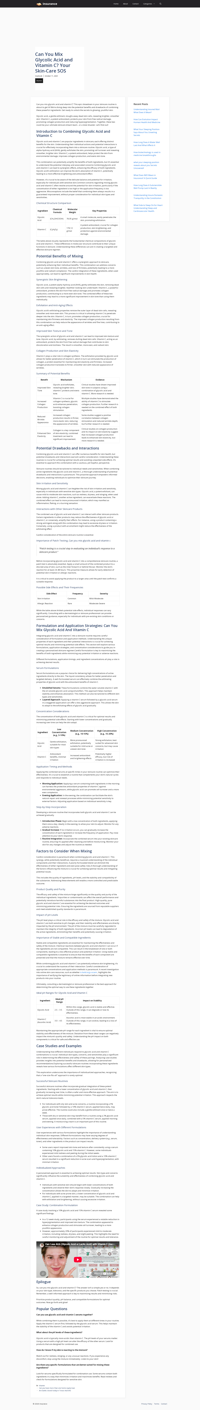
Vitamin (39, 81)
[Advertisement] (100, 25)
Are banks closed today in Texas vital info (55, 1390)
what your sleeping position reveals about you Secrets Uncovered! (146, 165)
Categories (147, 4)
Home (116, 4)
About (125, 4)
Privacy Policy (146, 1404)
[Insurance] (39, 4)
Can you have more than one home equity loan (57, 1388)
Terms (156, 1404)
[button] (160, 4)
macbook (38, 76)
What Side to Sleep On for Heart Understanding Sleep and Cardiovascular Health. (148, 208)
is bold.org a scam (88, 972)
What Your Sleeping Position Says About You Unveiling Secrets (146, 132)
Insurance (50, 4)
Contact (136, 4)
